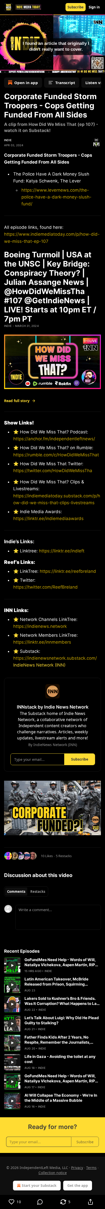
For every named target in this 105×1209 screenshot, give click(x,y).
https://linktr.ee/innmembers (42, 642)
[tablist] (26, 891)
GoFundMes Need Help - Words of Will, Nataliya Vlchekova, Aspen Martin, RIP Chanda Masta (60, 962)
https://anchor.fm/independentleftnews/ (54, 438)
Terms (91, 1167)
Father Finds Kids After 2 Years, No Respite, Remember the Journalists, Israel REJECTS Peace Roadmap (57, 1040)
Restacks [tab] (37, 891)
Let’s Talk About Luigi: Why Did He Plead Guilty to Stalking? (61, 1020)
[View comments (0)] (40, 1202)
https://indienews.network (40, 626)
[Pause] (5, 67)
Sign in (94, 7)
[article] (52, 965)
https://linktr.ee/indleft (61, 550)
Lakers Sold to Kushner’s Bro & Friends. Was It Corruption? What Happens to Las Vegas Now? (61, 1001)
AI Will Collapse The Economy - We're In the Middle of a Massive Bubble (60, 1098)
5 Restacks (64, 856)
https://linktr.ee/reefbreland (67, 571)
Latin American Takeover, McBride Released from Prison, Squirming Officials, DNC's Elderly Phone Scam (57, 982)
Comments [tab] (16, 891)
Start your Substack (39, 1185)
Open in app (26, 82)
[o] (12, 965)
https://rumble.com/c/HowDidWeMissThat (56, 454)
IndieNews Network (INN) (39, 665)
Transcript (65, 82)
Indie (8, 140)
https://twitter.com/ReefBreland (45, 587)
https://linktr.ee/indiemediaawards (48, 518)
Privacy (77, 1167)
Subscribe (76, 7)
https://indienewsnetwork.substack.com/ (55, 658)
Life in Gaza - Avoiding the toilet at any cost (60, 1059)
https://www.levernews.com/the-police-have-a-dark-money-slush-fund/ (56, 197)
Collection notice (52, 1172)
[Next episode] (16, 67)
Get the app (77, 1185)
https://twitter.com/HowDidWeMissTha (52, 470)
